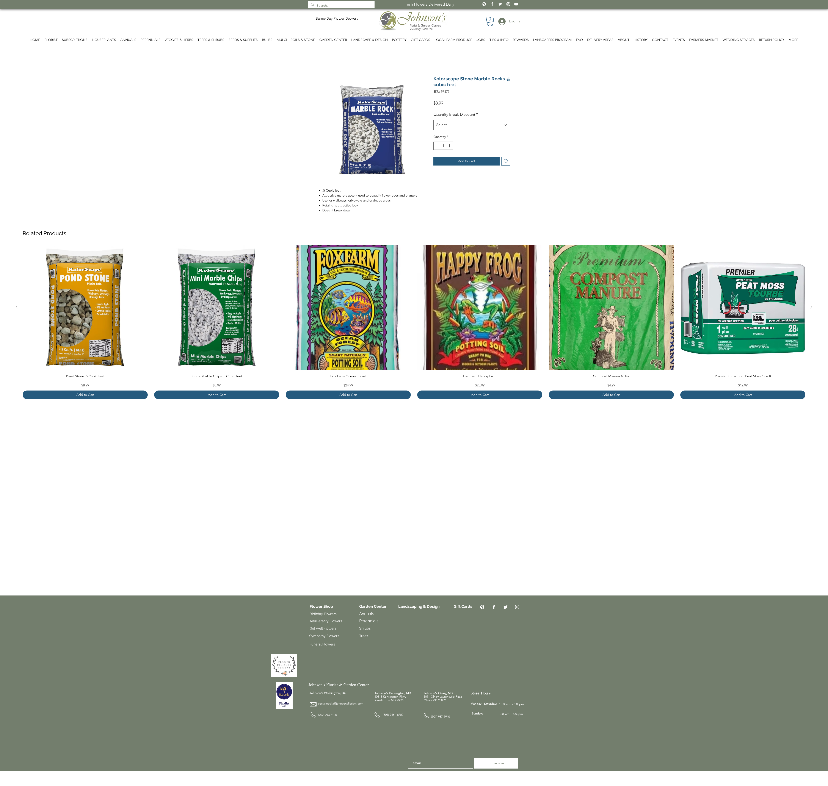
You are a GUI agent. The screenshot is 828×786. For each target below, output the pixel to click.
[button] (485, 336)
